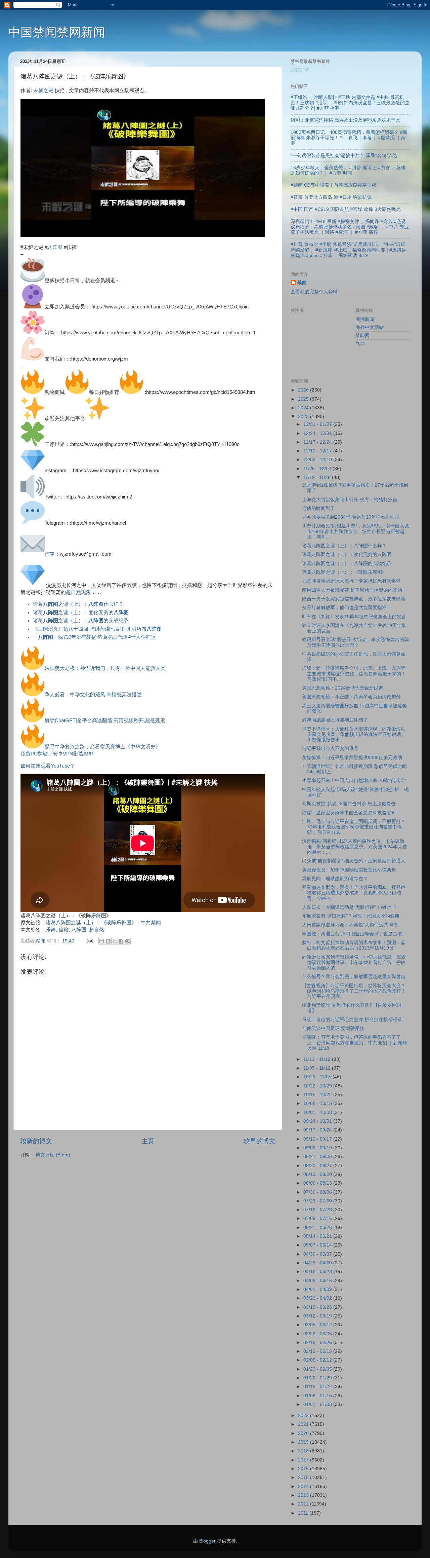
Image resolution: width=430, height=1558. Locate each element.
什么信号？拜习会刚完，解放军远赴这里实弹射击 (353, 976)
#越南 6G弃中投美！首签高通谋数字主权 (333, 185)
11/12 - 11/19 (317, 1059)
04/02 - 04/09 (318, 1289)
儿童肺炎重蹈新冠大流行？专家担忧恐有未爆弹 (351, 581)
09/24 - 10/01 (318, 1121)
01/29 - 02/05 (318, 1369)
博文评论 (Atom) (53, 1154)
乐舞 (96, 915)
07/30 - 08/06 (318, 1192)
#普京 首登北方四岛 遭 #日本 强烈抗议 (331, 197)
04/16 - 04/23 (318, 1271)
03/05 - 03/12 (318, 1324)
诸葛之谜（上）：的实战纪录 (81, 620)
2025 (304, 399)
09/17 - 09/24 (318, 1130)
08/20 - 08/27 (318, 1165)
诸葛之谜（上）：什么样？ (78, 604)
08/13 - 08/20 (318, 1174)
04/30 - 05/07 (318, 1254)
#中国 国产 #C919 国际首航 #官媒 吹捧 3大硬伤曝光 (346, 209)
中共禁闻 (151, 922)
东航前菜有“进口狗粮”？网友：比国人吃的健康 (350, 916)
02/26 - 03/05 (318, 1333)
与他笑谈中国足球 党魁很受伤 (333, 1028)
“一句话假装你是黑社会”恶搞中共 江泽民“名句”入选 (344, 155)
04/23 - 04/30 (318, 1262)
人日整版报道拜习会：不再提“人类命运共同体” (350, 924)
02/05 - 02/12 (318, 1360)
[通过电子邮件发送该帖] (89, 940)
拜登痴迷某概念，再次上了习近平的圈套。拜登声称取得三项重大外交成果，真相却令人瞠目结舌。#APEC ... (353, 893)
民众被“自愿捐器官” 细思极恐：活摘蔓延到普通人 (353, 860)
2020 (304, 1433)
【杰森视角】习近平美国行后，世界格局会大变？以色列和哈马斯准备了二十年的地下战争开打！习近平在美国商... (354, 991)
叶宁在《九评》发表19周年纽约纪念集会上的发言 (354, 616)
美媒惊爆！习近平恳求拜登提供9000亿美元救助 (352, 757)
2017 (304, 1459)
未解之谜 (43, 90)
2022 (304, 1415)
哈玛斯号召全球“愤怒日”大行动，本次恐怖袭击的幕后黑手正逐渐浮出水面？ (355, 642)
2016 (304, 1468)
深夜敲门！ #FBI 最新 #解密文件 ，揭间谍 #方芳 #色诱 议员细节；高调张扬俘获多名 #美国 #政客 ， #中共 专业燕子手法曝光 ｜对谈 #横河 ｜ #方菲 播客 (350, 227)
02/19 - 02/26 (318, 1342)
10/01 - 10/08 (318, 1112)
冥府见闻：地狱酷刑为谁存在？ (335, 878)
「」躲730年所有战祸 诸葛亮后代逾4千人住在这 (94, 637)
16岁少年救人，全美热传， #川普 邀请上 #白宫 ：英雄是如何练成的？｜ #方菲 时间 (348, 170)
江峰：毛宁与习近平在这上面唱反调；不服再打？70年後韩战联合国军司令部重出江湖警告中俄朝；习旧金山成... (353, 827)
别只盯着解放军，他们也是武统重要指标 (344, 607)
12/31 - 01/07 (318, 424)
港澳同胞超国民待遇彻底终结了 (335, 719)
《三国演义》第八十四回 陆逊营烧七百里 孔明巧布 (97, 629)
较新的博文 (36, 1141)
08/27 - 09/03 (318, 1156)
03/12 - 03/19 (318, 1316)
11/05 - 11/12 (317, 1068)
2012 (304, 1504)
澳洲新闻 (364, 319)
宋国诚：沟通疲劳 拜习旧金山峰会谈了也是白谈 (352, 933)
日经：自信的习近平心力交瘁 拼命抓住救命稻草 (352, 1019)
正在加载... (302, 69)
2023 (304, 416)
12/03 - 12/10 (318, 459)
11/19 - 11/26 (317, 477)
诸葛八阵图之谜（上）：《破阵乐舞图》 (91, 922)
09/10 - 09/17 (318, 1139)
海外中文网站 (369, 327)
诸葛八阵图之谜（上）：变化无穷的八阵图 (346, 554)
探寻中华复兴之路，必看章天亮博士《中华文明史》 (103, 746)
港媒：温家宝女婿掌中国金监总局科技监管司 (349, 812)
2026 (304, 390)
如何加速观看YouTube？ (47, 766)
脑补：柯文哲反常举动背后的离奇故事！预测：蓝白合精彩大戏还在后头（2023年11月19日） (353, 945)
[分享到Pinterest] (127, 941)
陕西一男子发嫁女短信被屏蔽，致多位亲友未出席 (353, 598)
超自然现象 (78, 592)
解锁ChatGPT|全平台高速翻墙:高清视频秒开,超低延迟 (105, 720)
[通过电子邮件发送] (101, 941)
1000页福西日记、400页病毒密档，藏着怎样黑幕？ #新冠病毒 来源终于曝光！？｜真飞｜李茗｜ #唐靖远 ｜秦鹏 (349, 138)
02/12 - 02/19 (318, 1351)
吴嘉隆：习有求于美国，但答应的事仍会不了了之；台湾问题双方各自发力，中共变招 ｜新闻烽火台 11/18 (354, 1042)
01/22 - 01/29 (318, 1377)
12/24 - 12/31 (318, 433)
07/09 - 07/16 (318, 1218)
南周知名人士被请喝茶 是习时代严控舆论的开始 (352, 590)
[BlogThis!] (108, 941)
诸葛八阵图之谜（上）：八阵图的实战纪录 (346, 563)
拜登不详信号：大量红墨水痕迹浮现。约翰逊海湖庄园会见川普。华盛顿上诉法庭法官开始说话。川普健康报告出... (354, 734)
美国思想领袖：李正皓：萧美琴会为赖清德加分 (351, 696)
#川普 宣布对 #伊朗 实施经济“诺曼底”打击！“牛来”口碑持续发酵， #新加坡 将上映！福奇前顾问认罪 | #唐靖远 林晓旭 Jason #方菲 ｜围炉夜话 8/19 (348, 250)
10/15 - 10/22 (318, 1094)
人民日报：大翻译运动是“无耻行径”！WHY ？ (349, 907)
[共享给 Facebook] (121, 941)
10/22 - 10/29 (318, 1085)
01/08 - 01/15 (318, 1395)
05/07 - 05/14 (318, 1245)
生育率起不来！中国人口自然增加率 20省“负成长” (354, 780)
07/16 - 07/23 (318, 1209)
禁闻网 (362, 335)
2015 (304, 1477)
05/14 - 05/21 (318, 1236)
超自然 (96, 929)
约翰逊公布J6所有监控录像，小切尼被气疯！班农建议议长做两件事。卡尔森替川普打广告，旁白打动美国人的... (354, 962)
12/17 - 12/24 (318, 442)
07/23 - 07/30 (318, 1200)
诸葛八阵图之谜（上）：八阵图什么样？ (344, 545)
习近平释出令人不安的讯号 (330, 748)
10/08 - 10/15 (318, 1103)
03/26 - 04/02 (318, 1298)
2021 (304, 1424)
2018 (304, 1450)
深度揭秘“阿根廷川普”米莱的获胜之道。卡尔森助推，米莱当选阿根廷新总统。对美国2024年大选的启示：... (354, 847)
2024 (304, 407)
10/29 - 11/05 (318, 1076)
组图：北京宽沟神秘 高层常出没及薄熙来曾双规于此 (345, 120)
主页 (147, 1141)
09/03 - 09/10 (318, 1147)
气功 (360, 343)
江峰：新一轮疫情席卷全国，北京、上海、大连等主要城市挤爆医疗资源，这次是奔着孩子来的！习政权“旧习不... (354, 673)
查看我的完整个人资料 (314, 291)
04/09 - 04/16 (318, 1280)
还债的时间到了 (318, 508)
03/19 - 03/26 (318, 1307)
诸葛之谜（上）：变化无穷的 (81, 612)
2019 (304, 1442)
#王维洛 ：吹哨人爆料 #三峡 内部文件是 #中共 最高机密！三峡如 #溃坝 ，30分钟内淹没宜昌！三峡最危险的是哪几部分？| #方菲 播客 (350, 103)
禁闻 (302, 282)
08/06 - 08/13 (318, 1183)
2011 (303, 1513)
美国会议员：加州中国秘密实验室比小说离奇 (349, 870)
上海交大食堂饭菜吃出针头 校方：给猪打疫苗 (349, 499)
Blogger (207, 1541)
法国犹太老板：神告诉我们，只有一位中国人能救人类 (105, 668)
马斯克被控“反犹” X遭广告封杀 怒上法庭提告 (349, 803)
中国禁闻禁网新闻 (56, 32)
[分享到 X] (114, 941)
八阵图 (54, 247)
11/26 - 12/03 (318, 468)
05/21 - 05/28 (318, 1227)
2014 (304, 1486)
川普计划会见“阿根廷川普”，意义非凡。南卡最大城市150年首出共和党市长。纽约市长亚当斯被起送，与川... (355, 531)
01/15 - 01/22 (318, 1386)
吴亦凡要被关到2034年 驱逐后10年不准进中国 (350, 517)
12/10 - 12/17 (318, 450)
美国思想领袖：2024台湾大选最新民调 (342, 688)
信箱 (50, 554)
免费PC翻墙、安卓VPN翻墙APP (56, 753)
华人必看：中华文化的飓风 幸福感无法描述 (93, 694)
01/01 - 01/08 (318, 1404)
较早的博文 (259, 1141)
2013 (304, 1495)
